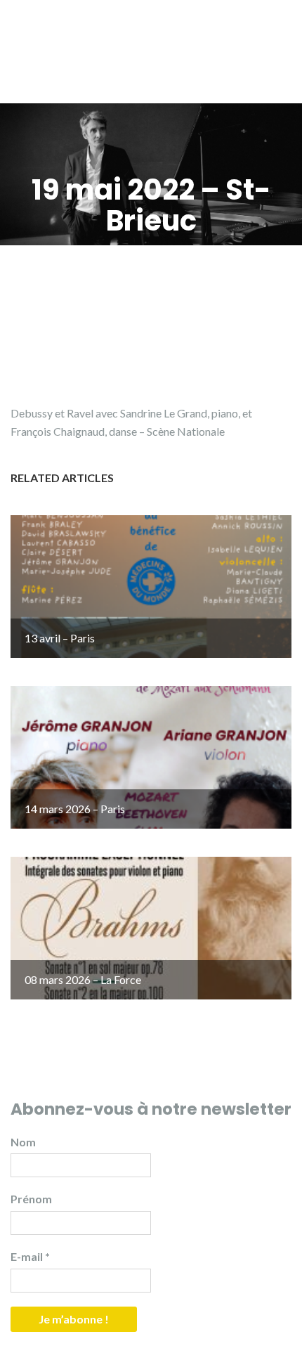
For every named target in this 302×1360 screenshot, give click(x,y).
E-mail (30, 1256)
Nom (23, 1141)
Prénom (31, 1198)
